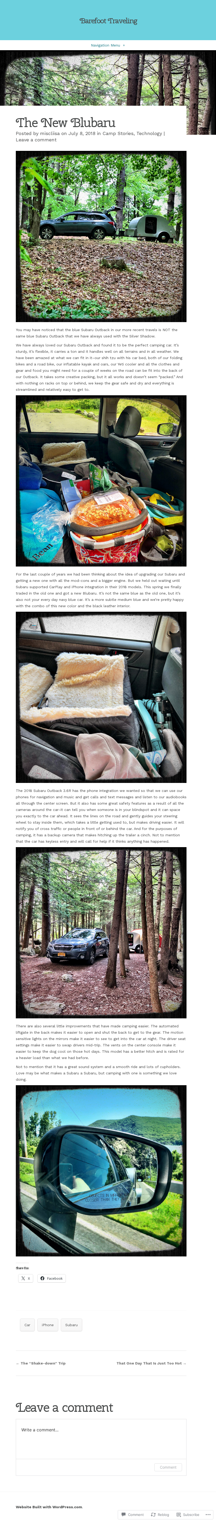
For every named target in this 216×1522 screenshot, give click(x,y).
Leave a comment (36, 139)
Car (27, 1325)
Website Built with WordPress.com (49, 1507)
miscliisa (50, 133)
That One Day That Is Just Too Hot (151, 1363)
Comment (168, 1467)
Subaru (71, 1325)
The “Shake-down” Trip (41, 1363)
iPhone (48, 1325)
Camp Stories (118, 133)
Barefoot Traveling (108, 20)
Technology (149, 133)
